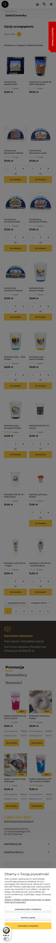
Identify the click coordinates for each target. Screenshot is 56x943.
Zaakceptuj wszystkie (28, 926)
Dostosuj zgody (28, 917)
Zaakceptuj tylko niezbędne (28, 909)
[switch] (6, 938)
